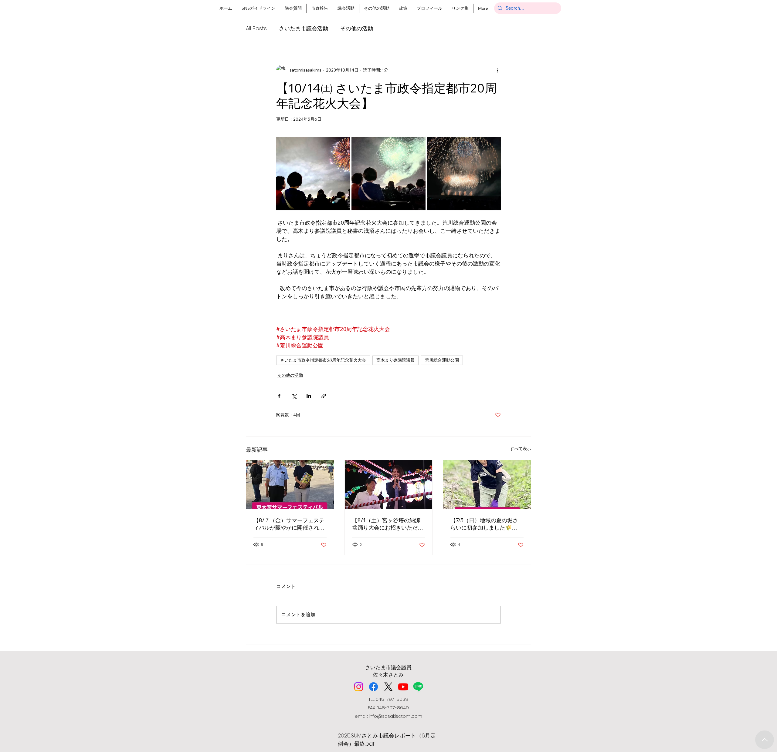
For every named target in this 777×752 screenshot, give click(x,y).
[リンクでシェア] (324, 396)
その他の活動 (356, 28)
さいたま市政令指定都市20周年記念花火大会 (323, 360)
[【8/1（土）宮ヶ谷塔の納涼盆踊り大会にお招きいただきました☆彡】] (389, 484)
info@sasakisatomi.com (395, 716)
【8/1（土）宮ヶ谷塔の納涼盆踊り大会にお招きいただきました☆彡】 (387, 524)
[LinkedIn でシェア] (309, 396)
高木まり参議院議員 (395, 360)
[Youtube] (403, 687)
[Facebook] (373, 687)
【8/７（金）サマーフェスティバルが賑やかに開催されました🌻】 (288, 524)
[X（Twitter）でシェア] (294, 396)
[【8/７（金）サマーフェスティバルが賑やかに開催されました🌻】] (290, 484)
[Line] (418, 687)
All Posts (256, 28)
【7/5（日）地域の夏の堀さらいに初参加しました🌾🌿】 (484, 524)
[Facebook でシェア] (279, 396)
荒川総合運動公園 (442, 360)
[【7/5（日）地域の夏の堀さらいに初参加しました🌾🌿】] (487, 484)
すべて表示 (520, 448)
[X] (388, 687)
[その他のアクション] (497, 70)
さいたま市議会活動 (303, 28)
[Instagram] (359, 687)
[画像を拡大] (313, 173)
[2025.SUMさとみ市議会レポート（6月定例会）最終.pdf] (764, 739)
